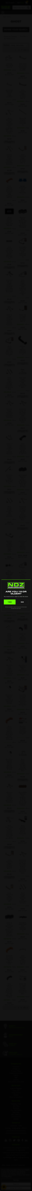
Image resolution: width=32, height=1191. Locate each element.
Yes (10, 602)
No (22, 602)
